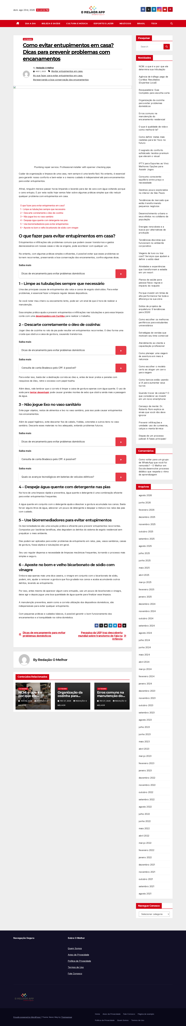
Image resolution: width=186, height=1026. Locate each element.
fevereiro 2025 (146, 589)
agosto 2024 (145, 633)
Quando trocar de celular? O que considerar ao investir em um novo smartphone (154, 396)
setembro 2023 (147, 712)
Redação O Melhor (45, 68)
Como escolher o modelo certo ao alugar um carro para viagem (152, 369)
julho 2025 (144, 553)
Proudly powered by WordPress (27, 1017)
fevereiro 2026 (146, 509)
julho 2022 (144, 814)
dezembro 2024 (147, 604)
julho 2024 (144, 640)
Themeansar (66, 1017)
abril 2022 (144, 835)
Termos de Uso (76, 967)
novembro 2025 (147, 524)
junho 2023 (145, 734)
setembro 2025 (147, 538)
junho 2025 (145, 560)
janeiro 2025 (145, 596)
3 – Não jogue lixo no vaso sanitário (36, 216)
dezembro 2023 (147, 690)
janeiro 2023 (145, 770)
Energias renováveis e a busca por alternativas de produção (152, 229)
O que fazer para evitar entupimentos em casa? (42, 205)
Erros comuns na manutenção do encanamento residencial (152, 116)
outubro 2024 (146, 618)
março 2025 (145, 582)
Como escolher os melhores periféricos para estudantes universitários (154, 322)
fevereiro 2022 (146, 850)
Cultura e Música (77, 23)
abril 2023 (144, 748)
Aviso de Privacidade (78, 954)
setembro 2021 (146, 886)
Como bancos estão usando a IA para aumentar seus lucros (153, 382)
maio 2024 (144, 654)
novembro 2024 (147, 611)
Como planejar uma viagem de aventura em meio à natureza (153, 356)
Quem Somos (75, 948)
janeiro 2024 (145, 683)
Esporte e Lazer (104, 23)
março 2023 (145, 756)
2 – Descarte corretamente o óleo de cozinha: (41, 213)
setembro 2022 (147, 799)
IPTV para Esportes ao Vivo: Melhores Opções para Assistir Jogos (154, 166)
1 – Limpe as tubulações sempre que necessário (42, 209)
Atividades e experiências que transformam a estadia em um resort (153, 269)
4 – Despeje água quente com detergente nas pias (44, 220)
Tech (154, 23)
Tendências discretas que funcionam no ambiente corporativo (152, 243)
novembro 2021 (147, 872)
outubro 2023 (146, 705)
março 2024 (145, 669)
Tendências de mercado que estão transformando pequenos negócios (154, 203)
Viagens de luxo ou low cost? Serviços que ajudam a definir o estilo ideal (154, 256)
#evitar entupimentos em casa (66, 71)
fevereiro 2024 (147, 676)
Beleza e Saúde (51, 23)
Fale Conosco (75, 973)
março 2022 (145, 843)
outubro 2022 (146, 792)
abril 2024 (144, 661)
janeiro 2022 (145, 857)
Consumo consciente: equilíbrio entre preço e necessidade (151, 179)
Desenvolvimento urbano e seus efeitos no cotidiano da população (153, 216)
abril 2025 (144, 575)
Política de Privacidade (79, 961)
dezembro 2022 (147, 777)
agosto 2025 (145, 546)
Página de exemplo (146, 1014)
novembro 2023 (147, 698)
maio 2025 (144, 567)
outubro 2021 (146, 879)
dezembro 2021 (147, 864)
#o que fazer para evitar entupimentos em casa (57, 75)
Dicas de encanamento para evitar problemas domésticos (44, 634)
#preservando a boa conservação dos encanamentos (61, 79)
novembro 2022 (147, 785)
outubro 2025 (146, 531)
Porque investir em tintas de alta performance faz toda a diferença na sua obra (153, 296)
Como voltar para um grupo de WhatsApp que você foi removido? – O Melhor (154, 462)
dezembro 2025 (147, 517)
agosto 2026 (145, 495)
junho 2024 (145, 647)
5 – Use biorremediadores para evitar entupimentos (44, 224)
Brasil (141, 23)
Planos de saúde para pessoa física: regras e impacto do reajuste (151, 282)
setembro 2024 (147, 625)
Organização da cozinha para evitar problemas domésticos (151, 103)
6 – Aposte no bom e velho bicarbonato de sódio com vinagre (49, 227)
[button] (171, 23)
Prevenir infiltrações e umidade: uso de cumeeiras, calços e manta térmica (153, 425)
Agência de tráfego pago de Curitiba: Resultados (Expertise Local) (153, 79)
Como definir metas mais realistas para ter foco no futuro (152, 140)
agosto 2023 (145, 719)
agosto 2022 (145, 806)
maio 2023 (144, 741)
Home (97, 1014)
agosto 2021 (145, 893)
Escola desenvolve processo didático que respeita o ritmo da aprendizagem (154, 471)
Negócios (125, 23)
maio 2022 (144, 828)
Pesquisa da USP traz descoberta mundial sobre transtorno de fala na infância (100, 636)
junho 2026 (145, 502)
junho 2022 (145, 821)
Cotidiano (28, 39)
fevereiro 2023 (146, 763)
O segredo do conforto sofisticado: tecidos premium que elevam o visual (154, 153)
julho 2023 (144, 727)
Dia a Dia (30, 23)
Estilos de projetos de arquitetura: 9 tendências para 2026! (152, 309)
